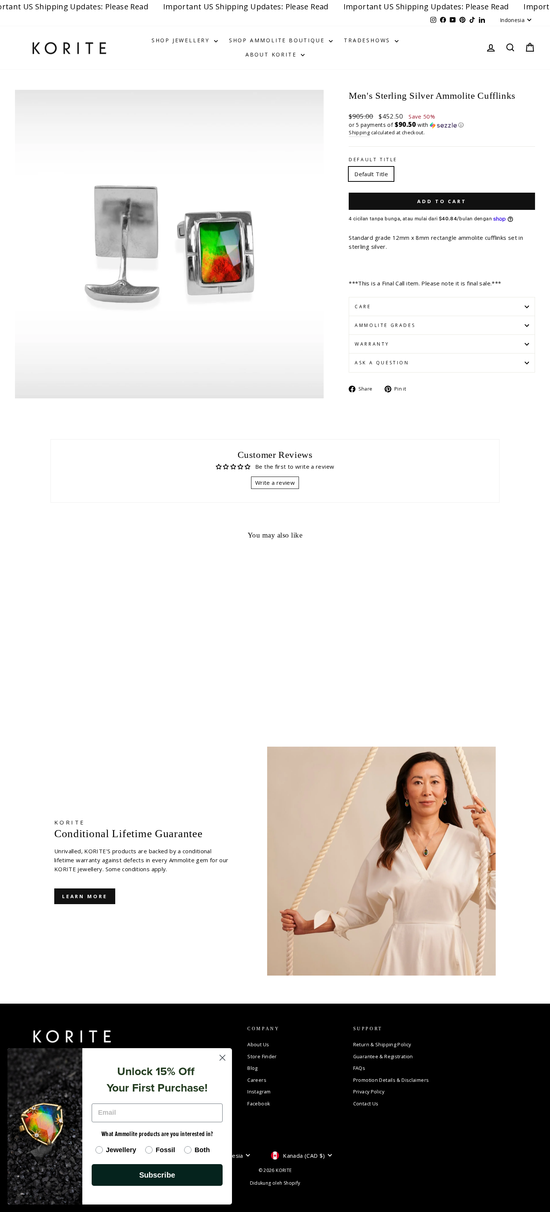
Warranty (372, 344)
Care (363, 306)
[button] (442, 125)
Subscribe (157, 1175)
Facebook (258, 1103)
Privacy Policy (368, 1091)
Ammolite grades (385, 325)
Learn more (84, 896)
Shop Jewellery (182, 40)
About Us (258, 1044)
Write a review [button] (275, 482)
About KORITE (272, 54)
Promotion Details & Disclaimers (391, 1080)
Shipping (359, 132)
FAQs (359, 1068)
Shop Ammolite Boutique (278, 40)
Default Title (371, 174)
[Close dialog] (222, 1057)
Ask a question (382, 362)
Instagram (259, 1091)
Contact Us (366, 1103)
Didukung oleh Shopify (275, 1183)
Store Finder (262, 1056)
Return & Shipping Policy (382, 1044)
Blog (252, 1068)
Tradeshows (368, 40)
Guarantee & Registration (383, 1056)
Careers (256, 1080)
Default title (373, 159)
